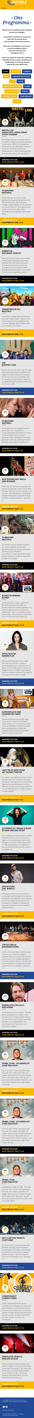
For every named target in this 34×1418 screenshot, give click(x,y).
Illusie (20, 81)
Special (25, 91)
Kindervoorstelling (12, 86)
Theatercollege (9, 96)
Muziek (27, 86)
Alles (5, 71)
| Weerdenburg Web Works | (13, 1414)
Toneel (17, 101)
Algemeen (16, 71)
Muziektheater (12, 91)
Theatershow (26, 96)
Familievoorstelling (21, 76)
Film (12, 81)
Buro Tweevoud (12, 1414)
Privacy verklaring (8, 1410)
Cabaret (27, 71)
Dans (7, 76)
